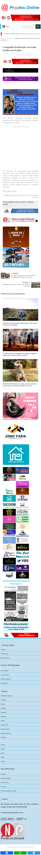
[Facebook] (6, 852)
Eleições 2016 (4, 725)
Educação (3, 716)
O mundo (3, 737)
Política (3, 749)
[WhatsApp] (20, 852)
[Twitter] (33, 852)
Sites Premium (4, 670)
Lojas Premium (5, 675)
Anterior (16, 273)
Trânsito (3, 761)
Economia (3, 712)
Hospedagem (4, 683)
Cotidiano (27, 53)
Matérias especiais (6, 733)
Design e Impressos (6, 679)
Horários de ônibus (6, 778)
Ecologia (3, 708)
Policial (3, 745)
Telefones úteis (5, 782)
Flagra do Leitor (5, 729)
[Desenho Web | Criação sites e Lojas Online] (12, 831)
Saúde (2, 753)
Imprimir (30, 55)
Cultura (3, 704)
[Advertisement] (20, 149)
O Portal (3, 649)
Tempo (2, 757)
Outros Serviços (5, 658)
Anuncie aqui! (4, 653)
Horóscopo (4, 786)
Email (37, 55)
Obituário (3, 774)
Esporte (3, 720)
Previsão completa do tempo (8, 791)
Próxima (25, 282)
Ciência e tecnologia (6, 695)
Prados (32, 53)
